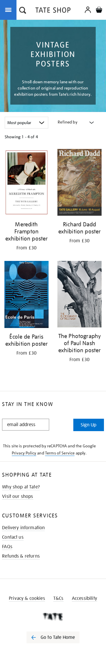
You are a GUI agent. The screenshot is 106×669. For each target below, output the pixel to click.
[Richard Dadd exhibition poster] (79, 183)
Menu (9, 9)
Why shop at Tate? (21, 487)
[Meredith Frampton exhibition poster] (26, 183)
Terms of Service (60, 453)
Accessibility (84, 598)
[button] (22, 11)
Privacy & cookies (27, 598)
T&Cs (58, 598)
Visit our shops (17, 496)
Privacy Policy (24, 453)
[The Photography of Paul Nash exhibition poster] (79, 295)
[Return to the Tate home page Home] (53, 11)
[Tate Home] (53, 617)
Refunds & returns (21, 556)
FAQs (7, 547)
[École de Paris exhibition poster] (26, 295)
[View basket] (99, 10)
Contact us (13, 537)
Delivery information (23, 528)
